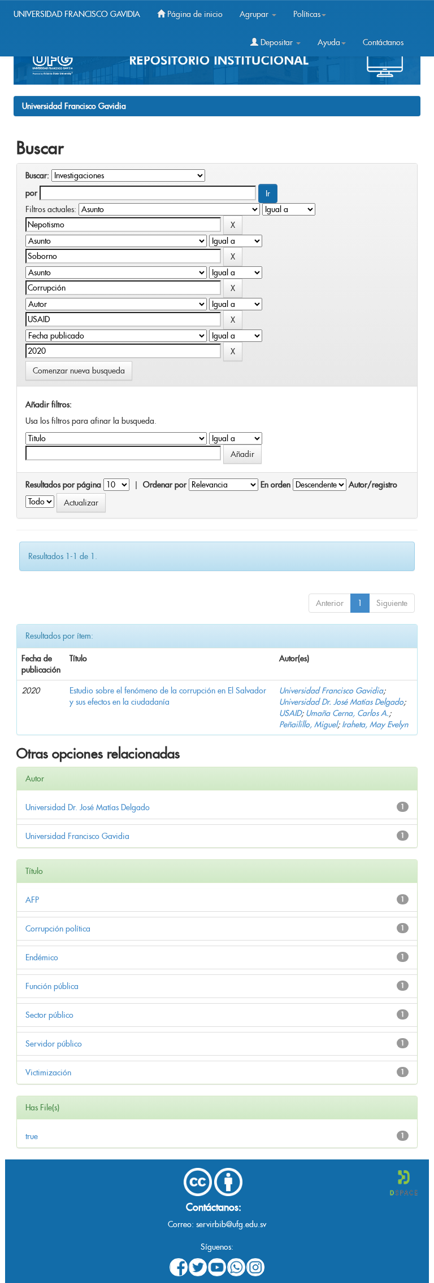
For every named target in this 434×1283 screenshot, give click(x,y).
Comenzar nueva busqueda (79, 371)
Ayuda (329, 42)
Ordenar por (164, 485)
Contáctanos (383, 42)
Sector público (49, 1015)
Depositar (276, 42)
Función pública (52, 986)
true (31, 1136)
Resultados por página (63, 485)
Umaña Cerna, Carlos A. (347, 713)
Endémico (41, 957)
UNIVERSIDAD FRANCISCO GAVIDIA (77, 14)
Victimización (48, 1072)
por (31, 193)
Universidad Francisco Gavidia (74, 106)
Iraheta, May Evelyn (375, 724)
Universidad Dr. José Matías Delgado (341, 702)
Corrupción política (57, 929)
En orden (275, 485)
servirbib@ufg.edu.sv (231, 1224)
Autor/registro (373, 485)
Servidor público (53, 1044)
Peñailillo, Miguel (308, 724)
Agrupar (255, 14)
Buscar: (37, 175)
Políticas (306, 14)
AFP (32, 900)
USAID (290, 713)
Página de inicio (194, 14)
